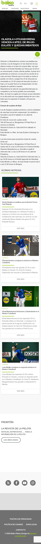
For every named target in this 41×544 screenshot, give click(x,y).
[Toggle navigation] (36, 4)
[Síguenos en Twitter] (8, 483)
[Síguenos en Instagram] (32, 483)
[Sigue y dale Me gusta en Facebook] (16, 483)
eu (25, 3)
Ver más (20, 228)
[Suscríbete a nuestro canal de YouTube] (24, 483)
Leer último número (11, 440)
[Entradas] (30, 3)
